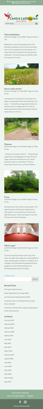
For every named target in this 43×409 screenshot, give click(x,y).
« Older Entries (9, 276)
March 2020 (8, 378)
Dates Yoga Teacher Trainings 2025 (16, 293)
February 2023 (9, 324)
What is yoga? (10, 246)
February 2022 (9, 332)
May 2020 (7, 370)
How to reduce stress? (13, 89)
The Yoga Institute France (13, 289)
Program (30, 396)
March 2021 (8, 351)
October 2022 (9, 328)
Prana (6, 197)
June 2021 (7, 339)
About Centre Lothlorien (20, 393)
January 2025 (9, 320)
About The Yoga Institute (16, 396)
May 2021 (7, 343)
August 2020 (8, 359)
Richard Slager (11, 37)
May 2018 (7, 382)
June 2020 (8, 366)
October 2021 (8, 336)
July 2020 (7, 362)
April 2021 (7, 347)
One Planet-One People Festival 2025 (17, 297)
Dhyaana (8, 144)
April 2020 (8, 374)
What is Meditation (12, 35)
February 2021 (9, 355)
